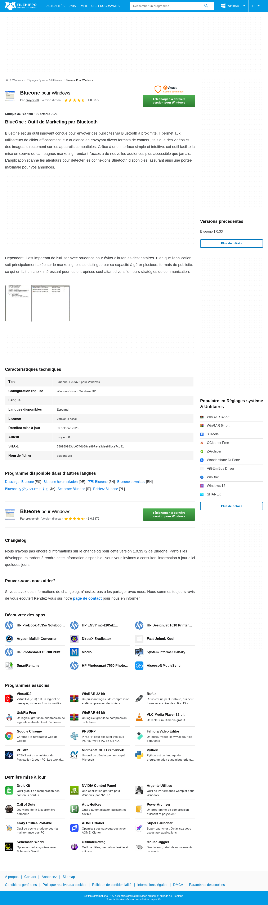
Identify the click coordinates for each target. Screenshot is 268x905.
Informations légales (152, 885)
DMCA (178, 885)
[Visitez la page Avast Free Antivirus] (169, 89)
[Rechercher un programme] (206, 6)
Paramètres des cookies (207, 885)
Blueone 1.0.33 (211, 231)
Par (29, 100)
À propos (11, 877)
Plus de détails (231, 243)
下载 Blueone (98, 482)
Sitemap (69, 877)
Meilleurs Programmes (100, 6)
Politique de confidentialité (111, 885)
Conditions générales (21, 885)
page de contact (87, 598)
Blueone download (131, 482)
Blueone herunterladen (61, 482)
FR (252, 5)
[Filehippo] (20, 6)
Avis (73, 6)
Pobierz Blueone (105, 489)
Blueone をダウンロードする (27, 489)
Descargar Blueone (19, 482)
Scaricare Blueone (71, 489)
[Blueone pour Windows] (10, 96)
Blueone (45, 93)
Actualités (55, 6)
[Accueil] (6, 80)
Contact (30, 877)
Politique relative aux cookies (64, 885)
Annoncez (49, 877)
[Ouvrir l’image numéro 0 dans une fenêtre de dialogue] (37, 303)
